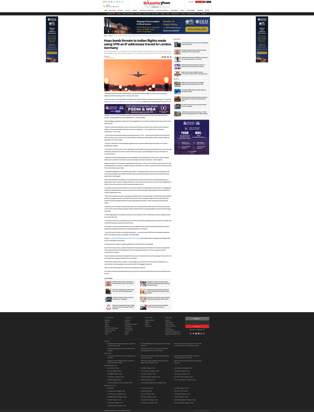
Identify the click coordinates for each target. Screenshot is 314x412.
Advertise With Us (170, 330)
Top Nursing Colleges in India (115, 402)
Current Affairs (129, 330)
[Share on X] (165, 57)
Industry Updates (149, 320)
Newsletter (191, 1)
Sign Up (208, 1)
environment (108, 332)
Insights (127, 332)
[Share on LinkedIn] (171, 57)
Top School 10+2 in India (181, 391)
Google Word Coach (146, 391)
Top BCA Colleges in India (114, 399)
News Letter (148, 326)
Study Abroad (128, 328)
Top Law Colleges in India (147, 394)
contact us (168, 328)
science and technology (111, 328)
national (111, 35)
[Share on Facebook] (168, 57)
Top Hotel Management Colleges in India (185, 399)
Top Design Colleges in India (181, 394)
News (105, 35)
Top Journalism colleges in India (149, 399)
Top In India (113, 368)
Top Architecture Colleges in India (116, 394)
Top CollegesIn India (148, 368)
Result (126, 334)
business (107, 326)
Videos (147, 324)
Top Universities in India (147, 388)
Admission (127, 320)
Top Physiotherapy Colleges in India (183, 402)
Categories (196, 318)
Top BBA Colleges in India (181, 397)
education (107, 320)
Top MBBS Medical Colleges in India (116, 397)
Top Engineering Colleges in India (116, 391)
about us (167, 320)
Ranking (127, 322)
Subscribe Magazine (200, 1)
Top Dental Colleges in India (148, 397)
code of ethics (169, 324)
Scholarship (128, 326)
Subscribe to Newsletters (196, 329)
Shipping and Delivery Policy (172, 334)
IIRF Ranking (110, 388)
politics (107, 324)
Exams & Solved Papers (131, 324)
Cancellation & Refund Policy (173, 332)
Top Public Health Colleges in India (116, 405)
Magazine (147, 322)
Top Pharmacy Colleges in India (149, 402)
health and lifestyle (110, 330)
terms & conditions (170, 326)
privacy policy (168, 322)
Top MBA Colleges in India (181, 388)
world (106, 334)
